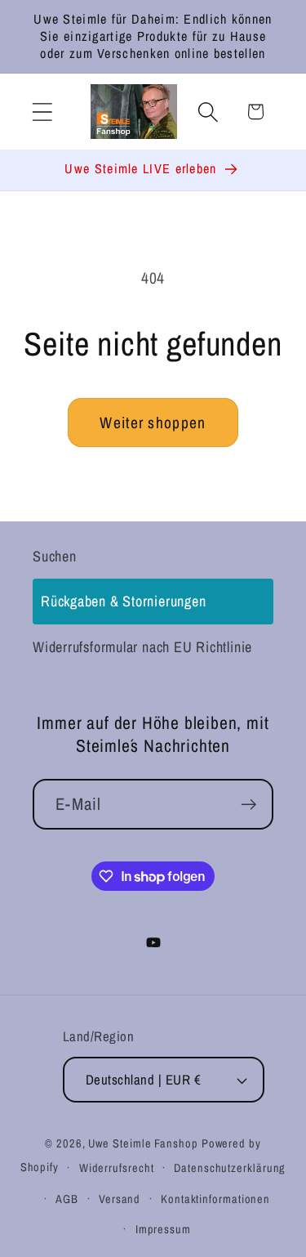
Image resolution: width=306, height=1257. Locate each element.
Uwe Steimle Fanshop (142, 1143)
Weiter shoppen (153, 422)
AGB (66, 1198)
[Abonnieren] (248, 804)
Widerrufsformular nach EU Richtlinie (142, 647)
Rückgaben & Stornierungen (123, 601)
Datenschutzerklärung (230, 1167)
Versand (119, 1198)
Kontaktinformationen (215, 1198)
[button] (42, 111)
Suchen (55, 556)
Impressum (163, 1229)
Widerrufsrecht (116, 1167)
